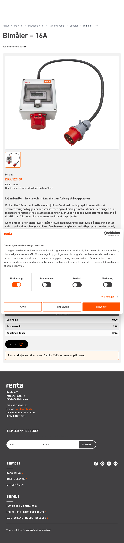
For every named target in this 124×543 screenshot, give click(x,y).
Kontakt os (15, 416)
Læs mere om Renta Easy (21, 506)
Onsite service (15, 478)
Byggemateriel (36, 25)
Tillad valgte (62, 306)
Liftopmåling (15, 484)
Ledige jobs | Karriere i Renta (25, 512)
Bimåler (74, 25)
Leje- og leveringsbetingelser (26, 517)
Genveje (12, 496)
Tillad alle (101, 306)
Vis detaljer (107, 296)
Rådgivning (13, 473)
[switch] (46, 284)
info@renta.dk (24, 409)
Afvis (23, 306)
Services (13, 463)
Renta (6, 25)
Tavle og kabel (57, 25)
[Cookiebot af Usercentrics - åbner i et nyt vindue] (106, 233)
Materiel (18, 25)
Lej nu (14, 344)
